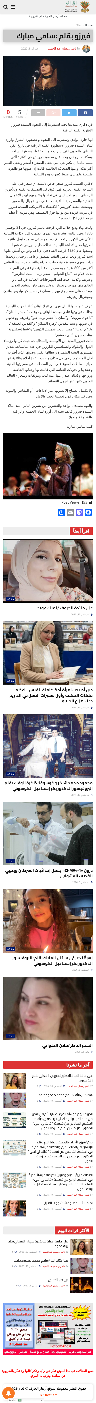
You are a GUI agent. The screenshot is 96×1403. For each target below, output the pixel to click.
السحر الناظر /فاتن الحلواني (67, 1045)
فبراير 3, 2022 (29, 48)
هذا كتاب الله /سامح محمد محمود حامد (65, 1095)
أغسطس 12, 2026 (80, 795)
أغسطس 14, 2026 (80, 707)
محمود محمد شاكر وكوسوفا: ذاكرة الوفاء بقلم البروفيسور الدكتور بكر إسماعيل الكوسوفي (48, 785)
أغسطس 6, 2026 (81, 882)
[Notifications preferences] (8, 1393)
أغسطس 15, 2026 (80, 614)
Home (89, 25)
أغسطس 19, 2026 (53, 1100)
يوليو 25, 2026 (82, 1051)
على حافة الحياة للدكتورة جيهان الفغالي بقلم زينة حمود (62, 1077)
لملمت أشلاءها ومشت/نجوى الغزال (68, 1203)
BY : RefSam (48, 1395)
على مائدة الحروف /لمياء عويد (65, 608)
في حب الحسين (58, 1279)
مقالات (77, 25)
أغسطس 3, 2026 (81, 969)
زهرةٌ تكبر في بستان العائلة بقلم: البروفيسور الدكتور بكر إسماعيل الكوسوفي (52, 960)
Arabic (13, 1400)
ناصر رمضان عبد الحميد (62, 48)
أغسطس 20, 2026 (53, 1086)
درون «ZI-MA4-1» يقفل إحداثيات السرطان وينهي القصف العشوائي (49, 873)
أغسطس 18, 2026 (53, 1208)
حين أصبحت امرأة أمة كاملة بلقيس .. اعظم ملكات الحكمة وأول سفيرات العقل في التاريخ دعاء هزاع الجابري (51, 695)
